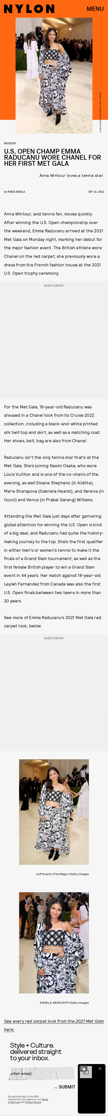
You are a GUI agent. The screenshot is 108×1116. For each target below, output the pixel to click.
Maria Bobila (16, 191)
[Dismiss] (100, 1069)
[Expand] (83, 1069)
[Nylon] (29, 9)
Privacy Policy (33, 1101)
